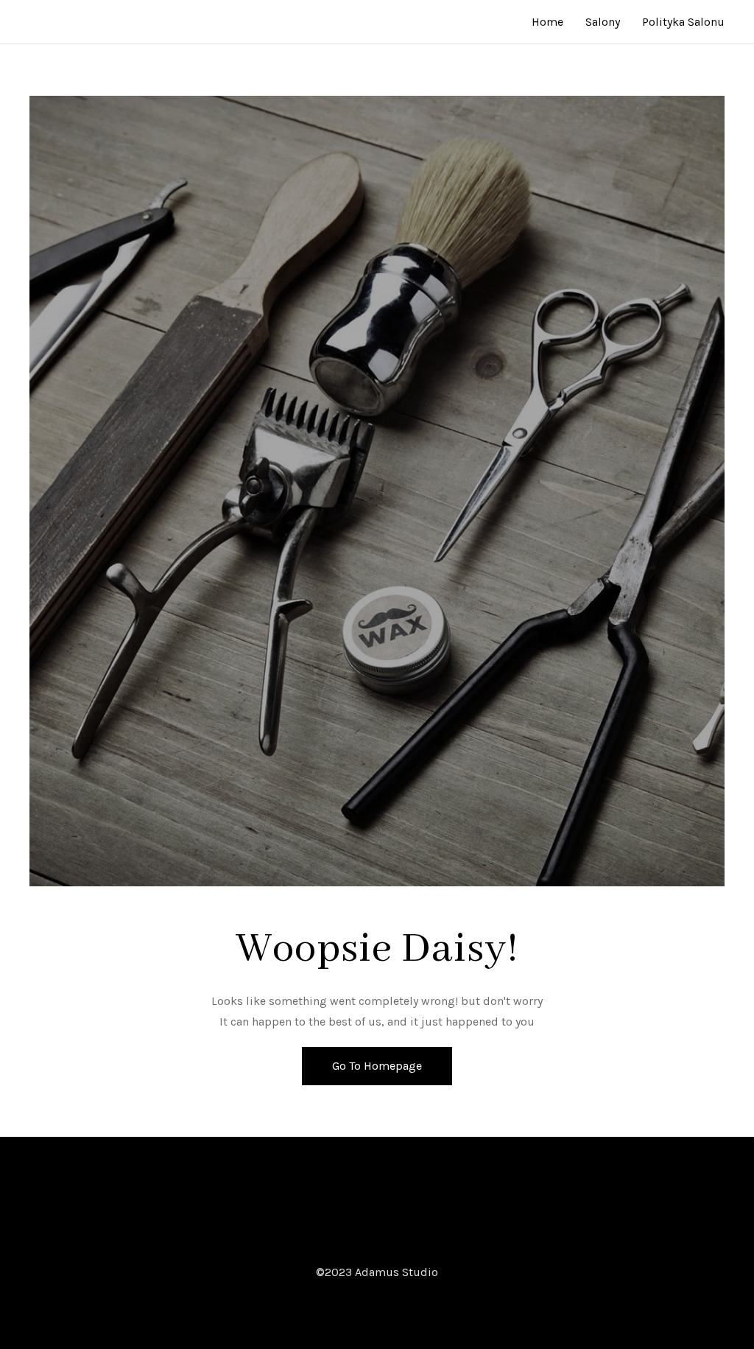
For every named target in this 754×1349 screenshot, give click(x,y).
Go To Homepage (377, 1066)
